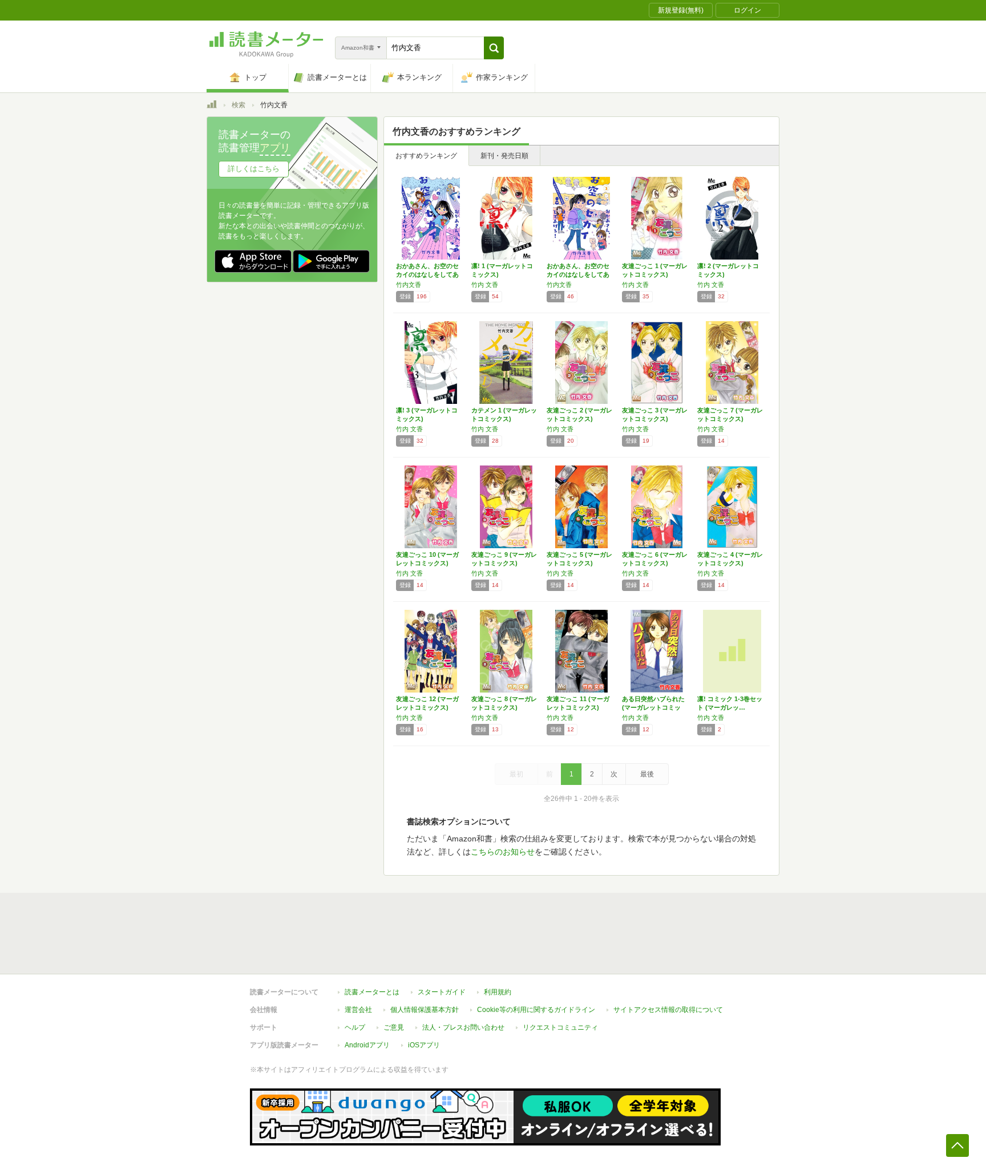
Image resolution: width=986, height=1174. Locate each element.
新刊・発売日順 (504, 156)
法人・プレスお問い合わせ (463, 1027)
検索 (238, 105)
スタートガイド (442, 992)
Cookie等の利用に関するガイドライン (536, 1009)
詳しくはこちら (254, 168)
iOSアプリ (424, 1045)
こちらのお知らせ (503, 851)
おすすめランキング (426, 156)
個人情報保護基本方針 (424, 1009)
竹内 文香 (484, 284)
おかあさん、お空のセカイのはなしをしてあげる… (427, 274)
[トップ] (212, 106)
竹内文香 (408, 284)
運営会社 (358, 1009)
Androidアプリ (367, 1045)
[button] (494, 48)
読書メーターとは (372, 992)
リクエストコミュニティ (560, 1027)
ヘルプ (355, 1027)
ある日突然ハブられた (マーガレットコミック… (653, 707)
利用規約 (497, 992)
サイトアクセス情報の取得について (668, 1009)
